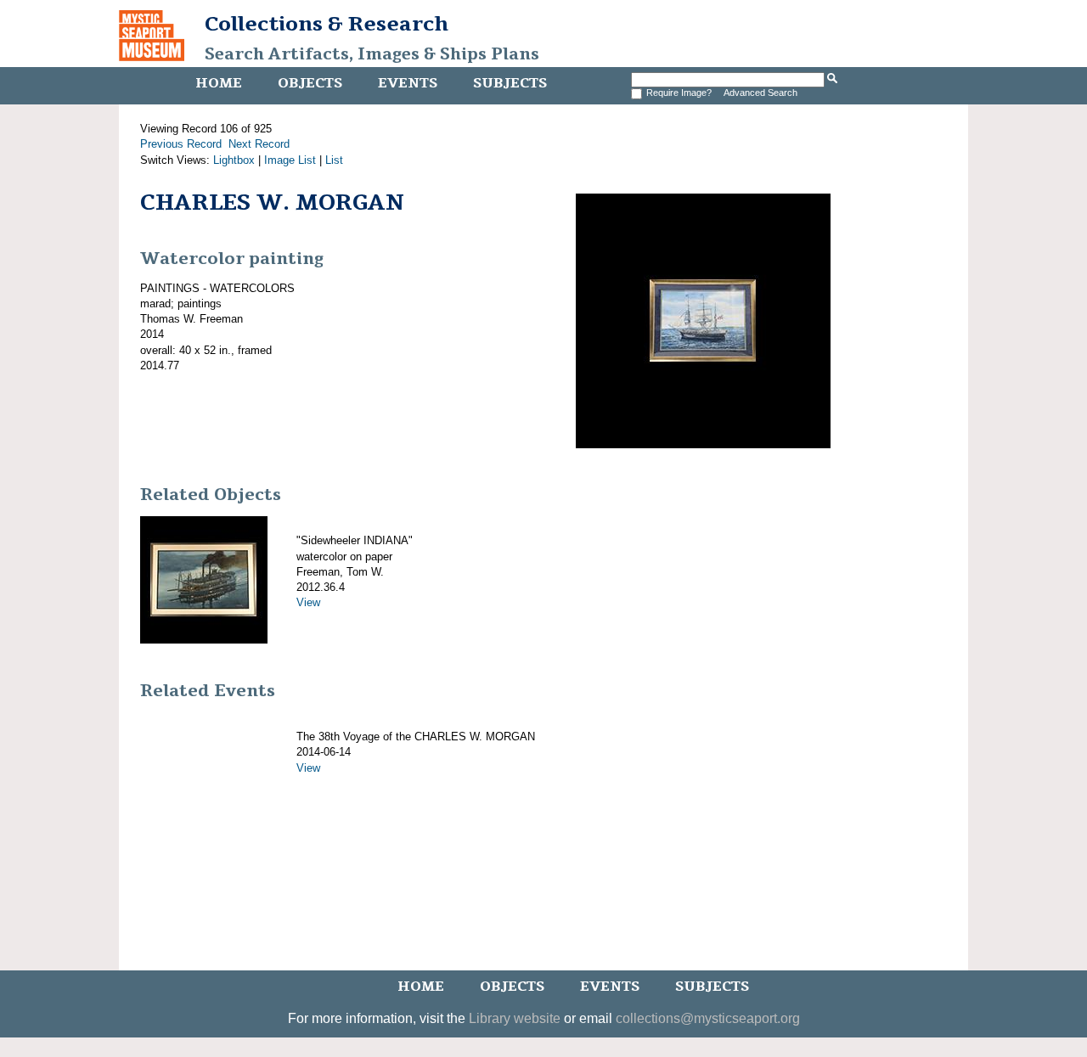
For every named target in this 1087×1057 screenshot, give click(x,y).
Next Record (259, 144)
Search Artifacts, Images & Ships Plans (372, 54)
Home (218, 83)
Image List (290, 160)
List (334, 160)
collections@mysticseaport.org (708, 1018)
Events (407, 83)
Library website (514, 1018)
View (308, 602)
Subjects (510, 83)
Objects (310, 83)
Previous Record (181, 144)
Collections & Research (326, 23)
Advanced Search (760, 92)
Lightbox (234, 160)
